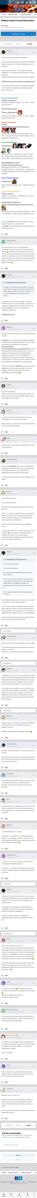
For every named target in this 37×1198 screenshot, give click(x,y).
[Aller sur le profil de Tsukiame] (3, 799)
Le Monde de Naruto (18, 27)
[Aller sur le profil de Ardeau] (3, 52)
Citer (6, 234)
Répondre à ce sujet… (12, 1169)
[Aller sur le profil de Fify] (3, 825)
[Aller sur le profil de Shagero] (3, 352)
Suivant (29, 44)
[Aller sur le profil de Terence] (3, 1114)
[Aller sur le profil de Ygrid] (3, 964)
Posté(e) (12, 53)
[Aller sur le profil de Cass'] (3, 1007)
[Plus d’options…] (33, 52)
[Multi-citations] (2, 234)
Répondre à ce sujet (18, 34)
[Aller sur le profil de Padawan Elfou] (3, 485)
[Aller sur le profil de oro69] (3, 410)
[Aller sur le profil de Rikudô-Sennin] (3, 1035)
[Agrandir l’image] (18, 81)
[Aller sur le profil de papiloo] (3, 694)
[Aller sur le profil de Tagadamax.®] (3, 880)
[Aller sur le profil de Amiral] (3, 517)
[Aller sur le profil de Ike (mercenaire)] (3, 1060)
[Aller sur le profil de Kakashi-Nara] (3, 769)
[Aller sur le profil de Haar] (3, 463)
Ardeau (5, 25)
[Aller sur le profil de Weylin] (3, 850)
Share (19, 1179)
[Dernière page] (34, 44)
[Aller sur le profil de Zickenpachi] (3, 266)
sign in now (10, 1161)
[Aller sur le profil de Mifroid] (3, 741)
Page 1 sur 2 (19, 44)
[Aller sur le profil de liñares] (3, 436)
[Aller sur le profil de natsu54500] (3, 662)
